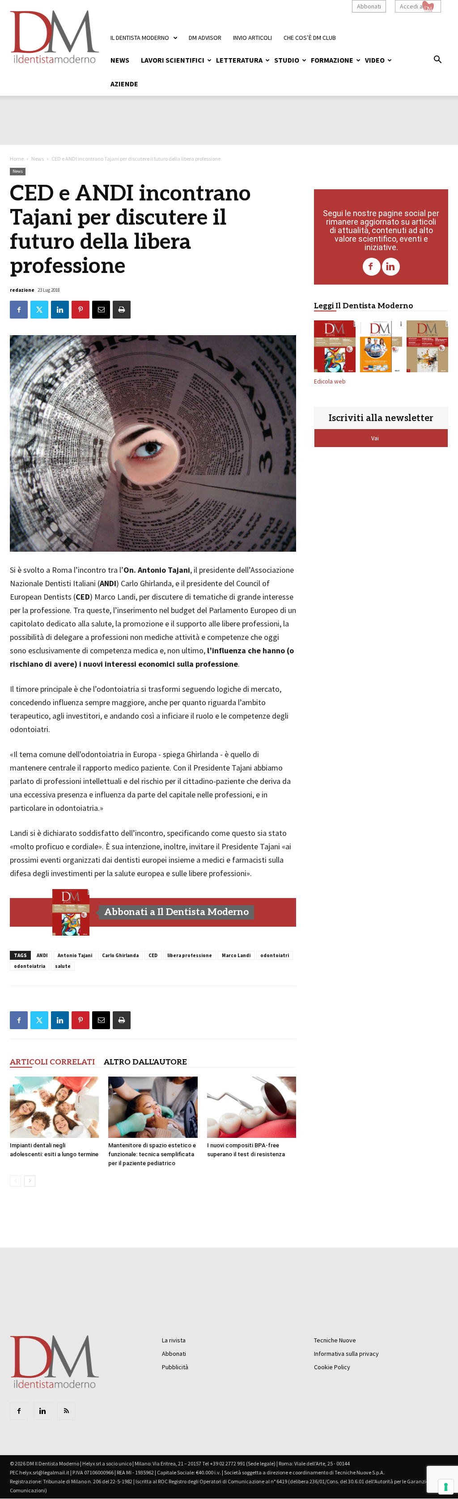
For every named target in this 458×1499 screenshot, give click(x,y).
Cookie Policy (332, 1367)
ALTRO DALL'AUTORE (145, 1062)
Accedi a (411, 6)
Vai (375, 438)
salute (63, 966)
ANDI (42, 955)
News (119, 59)
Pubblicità (175, 1367)
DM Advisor (205, 38)
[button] (437, 61)
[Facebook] (372, 267)
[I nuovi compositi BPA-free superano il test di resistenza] (251, 1107)
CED (152, 955)
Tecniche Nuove (335, 1340)
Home (17, 158)
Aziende (124, 83)
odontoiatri (274, 955)
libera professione (189, 955)
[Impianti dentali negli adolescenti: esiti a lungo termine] (54, 1107)
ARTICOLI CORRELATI (52, 1062)
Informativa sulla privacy (346, 1354)
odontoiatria (29, 966)
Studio (286, 59)
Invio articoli (252, 38)
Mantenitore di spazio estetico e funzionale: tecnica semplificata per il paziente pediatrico (152, 1154)
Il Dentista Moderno (139, 38)
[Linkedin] (391, 267)
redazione (22, 290)
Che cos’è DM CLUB (310, 38)
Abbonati (369, 6)
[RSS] (66, 1411)
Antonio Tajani (75, 955)
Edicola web (330, 381)
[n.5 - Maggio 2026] (427, 348)
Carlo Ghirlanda (120, 955)
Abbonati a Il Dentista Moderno (176, 912)
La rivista (174, 1340)
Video (375, 59)
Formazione (332, 59)
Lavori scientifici (172, 59)
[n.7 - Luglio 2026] (71, 912)
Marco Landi (236, 955)
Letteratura (239, 59)
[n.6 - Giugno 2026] (381, 348)
